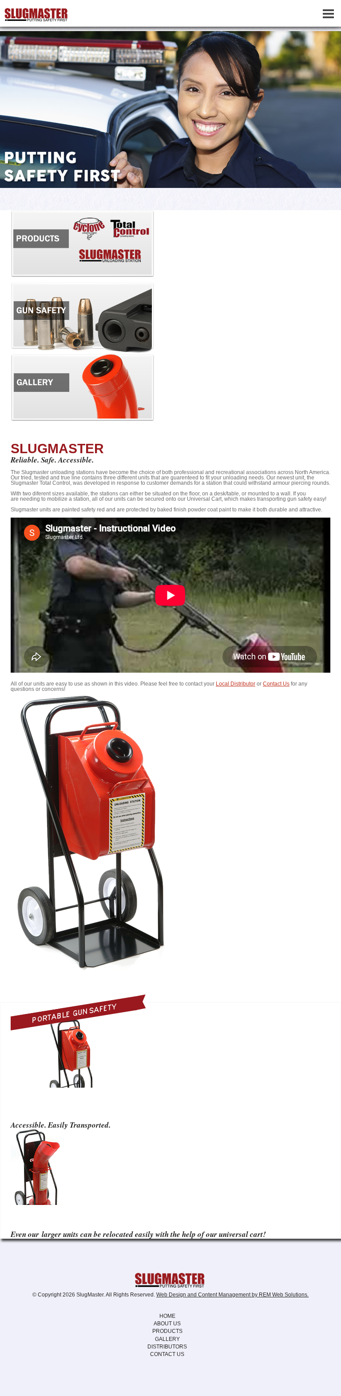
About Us (167, 1323)
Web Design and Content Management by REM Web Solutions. (232, 1295)
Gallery (167, 1339)
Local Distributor (235, 684)
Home (167, 1316)
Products (167, 1331)
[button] (323, 109)
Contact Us (276, 684)
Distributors (167, 1347)
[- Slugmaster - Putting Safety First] (170, 1279)
